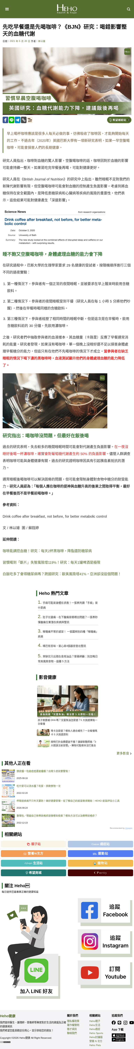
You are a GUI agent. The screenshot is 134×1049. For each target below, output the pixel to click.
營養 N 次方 (95, 1041)
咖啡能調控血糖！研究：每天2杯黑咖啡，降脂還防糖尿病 (47, 551)
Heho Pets (95, 1045)
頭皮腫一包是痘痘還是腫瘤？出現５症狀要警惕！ (43, 771)
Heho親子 (94, 1021)
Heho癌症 (94, 1029)
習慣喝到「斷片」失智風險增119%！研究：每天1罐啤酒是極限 (51, 562)
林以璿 (41, 41)
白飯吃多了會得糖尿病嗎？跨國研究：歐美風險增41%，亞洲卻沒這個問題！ (62, 574)
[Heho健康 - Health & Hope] (67, 9)
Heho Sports (96, 1033)
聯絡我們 (72, 1033)
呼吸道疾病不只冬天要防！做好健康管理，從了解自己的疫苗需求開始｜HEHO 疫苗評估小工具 (68, 800)
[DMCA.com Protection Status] (5, 1041)
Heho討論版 (96, 1037)
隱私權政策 (73, 1021)
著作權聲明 (73, 1025)
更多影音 (123, 753)
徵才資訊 (72, 1029)
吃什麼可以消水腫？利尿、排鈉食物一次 (39, 786)
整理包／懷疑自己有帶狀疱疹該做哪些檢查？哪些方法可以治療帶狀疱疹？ (57, 815)
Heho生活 (94, 1025)
